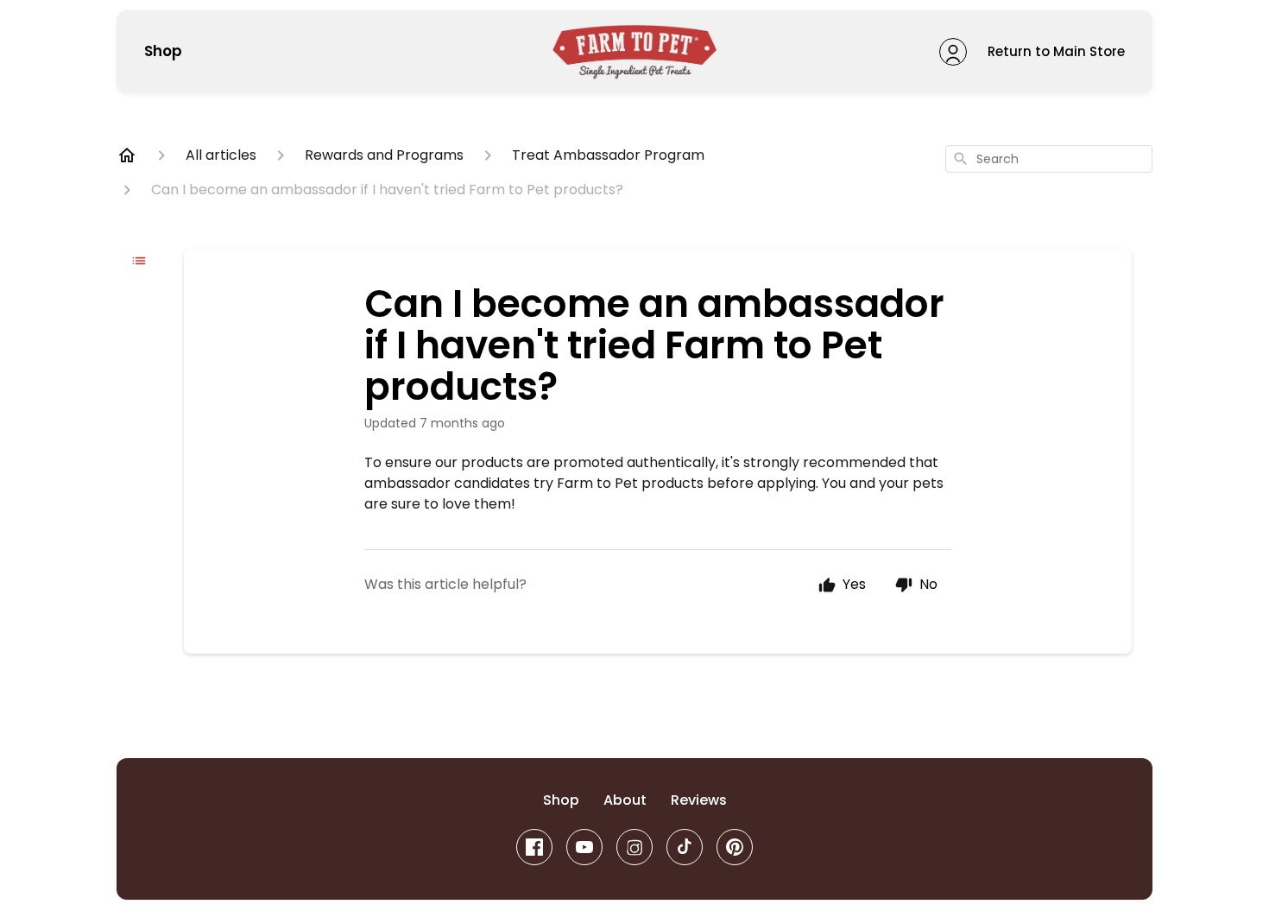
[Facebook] (534, 847)
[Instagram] (634, 847)
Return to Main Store (1056, 51)
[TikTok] (684, 847)
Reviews (699, 800)
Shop (163, 51)
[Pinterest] (735, 847)
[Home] (127, 155)
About (625, 800)
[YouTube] (584, 847)
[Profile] (953, 52)
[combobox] (1048, 159)
